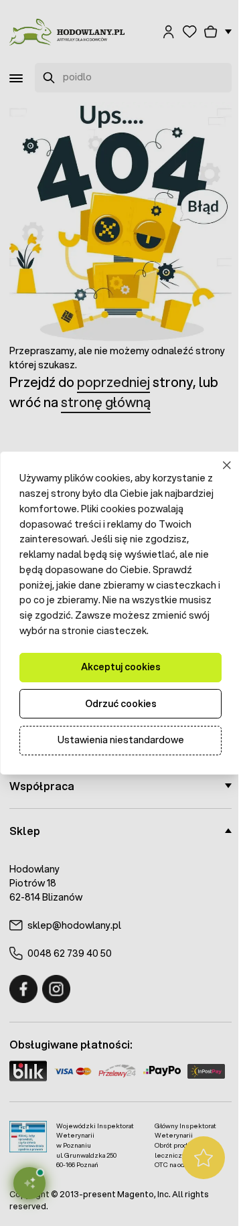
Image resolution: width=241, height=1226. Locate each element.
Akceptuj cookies (115, 675)
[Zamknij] (217, 458)
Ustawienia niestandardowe (115, 748)
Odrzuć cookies (115, 711)
